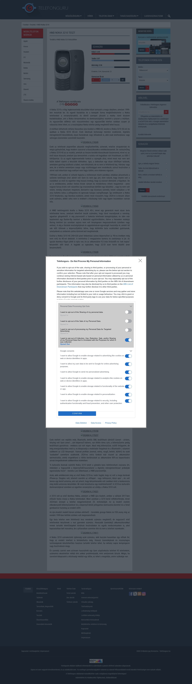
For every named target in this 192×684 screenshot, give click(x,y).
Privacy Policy (111, 423)
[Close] (141, 261)
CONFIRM (77, 413)
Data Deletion (81, 423)
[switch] (128, 312)
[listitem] (96, 306)
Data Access (96, 423)
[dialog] (96, 342)
